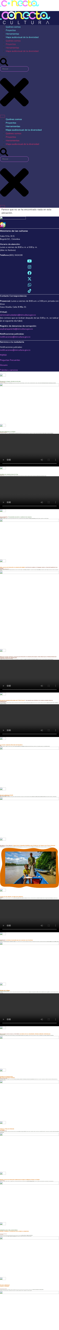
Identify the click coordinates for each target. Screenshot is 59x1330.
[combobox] (14, 69)
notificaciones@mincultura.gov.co (15, 337)
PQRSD (3, 355)
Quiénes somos (13, 27)
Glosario (4, 365)
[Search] (2, 116)
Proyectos (11, 30)
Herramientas (12, 33)
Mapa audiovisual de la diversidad (22, 37)
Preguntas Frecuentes (10, 360)
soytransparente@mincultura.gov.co (16, 329)
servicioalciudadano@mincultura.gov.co (18, 315)
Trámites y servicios (9, 370)
